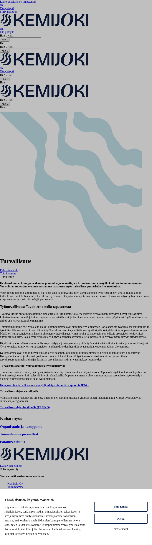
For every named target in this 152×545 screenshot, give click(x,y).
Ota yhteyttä (7, 8)
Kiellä (121, 518)
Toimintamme (15, 486)
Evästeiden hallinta (11, 465)
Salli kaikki (121, 506)
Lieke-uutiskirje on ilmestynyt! (18, 1)
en (1, 4)
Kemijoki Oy (15, 483)
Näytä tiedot (121, 528)
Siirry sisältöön (8, 11)
